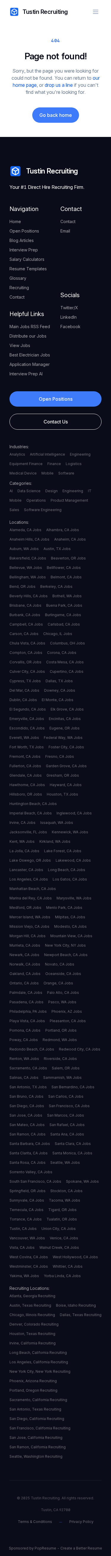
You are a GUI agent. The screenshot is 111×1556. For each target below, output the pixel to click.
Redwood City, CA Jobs (79, 1049)
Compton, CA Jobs (25, 652)
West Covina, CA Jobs (28, 1257)
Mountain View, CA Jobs (71, 936)
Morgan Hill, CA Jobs (27, 936)
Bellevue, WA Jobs (25, 567)
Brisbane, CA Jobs (25, 605)
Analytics (17, 454)
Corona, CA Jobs (61, 652)
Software (66, 473)
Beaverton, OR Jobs (68, 558)
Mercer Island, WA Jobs (29, 917)
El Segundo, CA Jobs (27, 709)
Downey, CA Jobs (59, 690)
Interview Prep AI (26, 373)
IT (89, 491)
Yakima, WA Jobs (24, 1276)
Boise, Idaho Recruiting (76, 1305)
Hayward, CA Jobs (66, 785)
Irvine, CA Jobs (22, 822)
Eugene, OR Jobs (64, 728)
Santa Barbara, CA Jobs (29, 1143)
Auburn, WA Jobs (24, 549)
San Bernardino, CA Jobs (73, 1087)
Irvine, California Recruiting (32, 1343)
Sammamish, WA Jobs (62, 1077)
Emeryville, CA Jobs (26, 718)
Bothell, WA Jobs (67, 596)
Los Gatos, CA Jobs (70, 879)
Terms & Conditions (35, 1521)
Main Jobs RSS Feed (29, 326)
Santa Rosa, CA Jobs (27, 1162)
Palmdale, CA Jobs (25, 992)
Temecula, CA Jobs (26, 1210)
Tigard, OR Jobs (62, 1210)
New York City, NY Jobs (65, 945)
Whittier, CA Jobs (68, 1266)
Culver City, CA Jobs (27, 671)
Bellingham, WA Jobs (27, 577)
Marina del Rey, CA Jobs (30, 898)
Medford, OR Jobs (25, 907)
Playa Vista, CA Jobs (27, 1021)
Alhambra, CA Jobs (62, 530)
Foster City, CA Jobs (66, 747)
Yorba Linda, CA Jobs (62, 1276)
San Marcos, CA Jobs (65, 1115)
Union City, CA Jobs (58, 1228)
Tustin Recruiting (45, 11)
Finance (54, 464)
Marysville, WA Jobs (74, 898)
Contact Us (56, 422)
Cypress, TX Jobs (25, 681)
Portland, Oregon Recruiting (33, 1390)
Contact (17, 297)
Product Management (69, 500)
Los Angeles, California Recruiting (38, 1362)
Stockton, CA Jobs (66, 1191)
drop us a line (59, 85)
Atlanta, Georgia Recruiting (32, 1296)
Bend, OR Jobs (22, 586)
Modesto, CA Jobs (70, 926)
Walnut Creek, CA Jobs (59, 1247)
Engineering (80, 454)
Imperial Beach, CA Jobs (30, 813)
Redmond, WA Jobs (60, 1040)
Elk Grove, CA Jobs (67, 709)
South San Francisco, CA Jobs (35, 1181)
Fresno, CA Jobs (59, 756)
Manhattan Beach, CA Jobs (32, 888)
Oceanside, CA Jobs (63, 973)
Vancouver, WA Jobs (27, 1238)
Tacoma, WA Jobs (64, 1200)
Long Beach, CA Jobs (66, 870)
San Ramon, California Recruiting (37, 1447)
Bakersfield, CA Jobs (27, 558)
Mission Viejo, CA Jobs (29, 926)
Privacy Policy (81, 1521)
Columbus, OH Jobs (67, 643)
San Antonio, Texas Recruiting (35, 1409)
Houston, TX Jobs (62, 794)
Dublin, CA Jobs (23, 700)
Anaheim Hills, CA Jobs (29, 539)
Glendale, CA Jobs (25, 775)
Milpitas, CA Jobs (70, 917)
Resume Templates (28, 268)
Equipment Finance (26, 464)
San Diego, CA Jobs (26, 1106)
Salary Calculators (26, 259)
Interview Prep (23, 249)
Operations (36, 500)
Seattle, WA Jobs (65, 1162)
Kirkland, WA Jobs (54, 841)
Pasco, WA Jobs (62, 1002)
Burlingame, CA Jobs (63, 615)
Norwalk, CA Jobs (24, 964)
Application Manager (29, 364)
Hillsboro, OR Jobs (25, 794)
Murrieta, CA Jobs (24, 945)
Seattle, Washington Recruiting (35, 1456)
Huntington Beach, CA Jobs (33, 803)
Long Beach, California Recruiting (38, 1352)
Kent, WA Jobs (22, 841)
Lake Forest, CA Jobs (62, 851)
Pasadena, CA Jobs (26, 1002)
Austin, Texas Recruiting (30, 1305)
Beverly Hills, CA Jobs (28, 596)
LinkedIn (68, 317)
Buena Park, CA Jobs (64, 605)
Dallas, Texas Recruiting (81, 1315)
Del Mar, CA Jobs (24, 690)
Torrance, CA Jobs (25, 1219)
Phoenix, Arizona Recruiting (33, 1381)
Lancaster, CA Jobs (26, 870)
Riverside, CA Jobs (60, 1058)
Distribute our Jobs (27, 335)
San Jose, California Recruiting (35, 1437)
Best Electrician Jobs (29, 354)
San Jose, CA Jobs (25, 1115)
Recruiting (19, 287)
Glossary (17, 278)
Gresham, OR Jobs (62, 775)
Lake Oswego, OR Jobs (30, 860)
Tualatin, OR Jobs (61, 1219)
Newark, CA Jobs (24, 955)
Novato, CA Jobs (59, 964)
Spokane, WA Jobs (82, 1181)
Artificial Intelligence (47, 454)
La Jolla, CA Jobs (24, 851)
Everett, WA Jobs (24, 737)
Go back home (55, 115)
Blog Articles (21, 240)
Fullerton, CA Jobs (25, 766)
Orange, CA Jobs (58, 983)
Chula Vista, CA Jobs (27, 643)
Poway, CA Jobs (23, 1040)
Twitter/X (69, 307)
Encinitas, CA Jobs (65, 718)
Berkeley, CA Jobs (56, 586)
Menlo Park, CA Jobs (64, 907)
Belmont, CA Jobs (66, 577)
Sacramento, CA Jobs (28, 1068)
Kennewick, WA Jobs (70, 832)
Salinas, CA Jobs (23, 1077)
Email (65, 230)
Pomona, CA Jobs (25, 1030)
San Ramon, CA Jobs (27, 1134)
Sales (14, 510)
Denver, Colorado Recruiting (34, 1324)
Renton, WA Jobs (24, 1058)
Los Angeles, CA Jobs (28, 879)
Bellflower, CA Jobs (64, 567)
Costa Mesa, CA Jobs (65, 662)
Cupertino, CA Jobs (66, 671)
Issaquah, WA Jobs (56, 822)
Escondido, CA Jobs (27, 728)
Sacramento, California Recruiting (38, 1400)
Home (15, 221)
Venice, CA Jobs (64, 1238)
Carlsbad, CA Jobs (64, 624)
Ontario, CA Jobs (24, 983)
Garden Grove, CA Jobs (66, 766)
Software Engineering (43, 510)
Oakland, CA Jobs (25, 973)
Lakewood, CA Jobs (73, 860)
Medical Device (23, 473)
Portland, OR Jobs (61, 1030)
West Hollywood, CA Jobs (75, 1257)
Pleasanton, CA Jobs (68, 1021)
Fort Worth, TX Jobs (26, 747)
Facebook (70, 326)
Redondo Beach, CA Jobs (31, 1049)
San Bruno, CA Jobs (26, 1096)
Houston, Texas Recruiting (32, 1333)
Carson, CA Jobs (23, 633)
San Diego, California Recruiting (36, 1418)
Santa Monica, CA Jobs (72, 1153)
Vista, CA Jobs (22, 1247)
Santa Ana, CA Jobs (67, 1134)
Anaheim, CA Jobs (70, 539)
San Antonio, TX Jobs (28, 1087)
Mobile (47, 473)
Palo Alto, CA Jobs (63, 992)
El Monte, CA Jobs (57, 700)
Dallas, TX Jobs (59, 681)
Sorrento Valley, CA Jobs (30, 1172)
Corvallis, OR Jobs (25, 662)
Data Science (29, 491)
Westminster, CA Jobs (28, 1266)
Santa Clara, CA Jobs (73, 1143)
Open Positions (24, 230)
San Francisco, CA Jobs (69, 1106)
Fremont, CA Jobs (25, 756)
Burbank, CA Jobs (24, 615)
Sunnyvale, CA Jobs (26, 1200)
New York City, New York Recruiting (39, 1371)
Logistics (74, 464)
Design (51, 491)
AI (11, 491)
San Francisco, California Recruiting (39, 1428)
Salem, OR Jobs (66, 1068)
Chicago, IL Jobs (57, 633)
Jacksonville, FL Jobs (28, 832)
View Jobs (19, 345)
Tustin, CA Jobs (23, 1228)
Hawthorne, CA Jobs (27, 785)
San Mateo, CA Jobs (27, 1125)
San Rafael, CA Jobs (67, 1125)
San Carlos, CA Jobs (65, 1096)
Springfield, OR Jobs (27, 1191)
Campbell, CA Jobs (26, 624)
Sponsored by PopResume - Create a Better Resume (55, 1548)
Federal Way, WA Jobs (63, 737)
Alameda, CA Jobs (25, 530)
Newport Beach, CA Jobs (66, 955)
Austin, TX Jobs (57, 549)
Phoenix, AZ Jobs (67, 1011)
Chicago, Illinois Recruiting (32, 1315)
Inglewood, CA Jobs (74, 813)
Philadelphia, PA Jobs (28, 1011)
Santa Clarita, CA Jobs (28, 1153)
